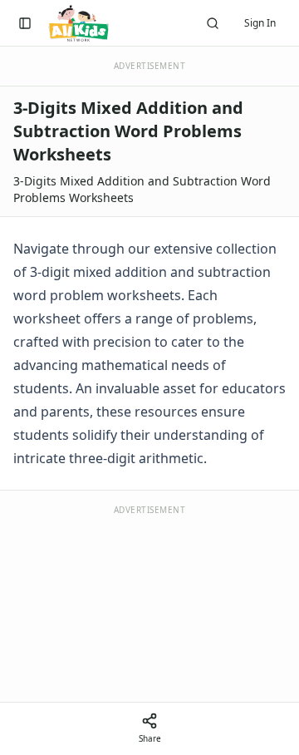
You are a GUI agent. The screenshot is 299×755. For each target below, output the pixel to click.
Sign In (260, 23)
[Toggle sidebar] (25, 23)
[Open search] (212, 23)
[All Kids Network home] (78, 23)
